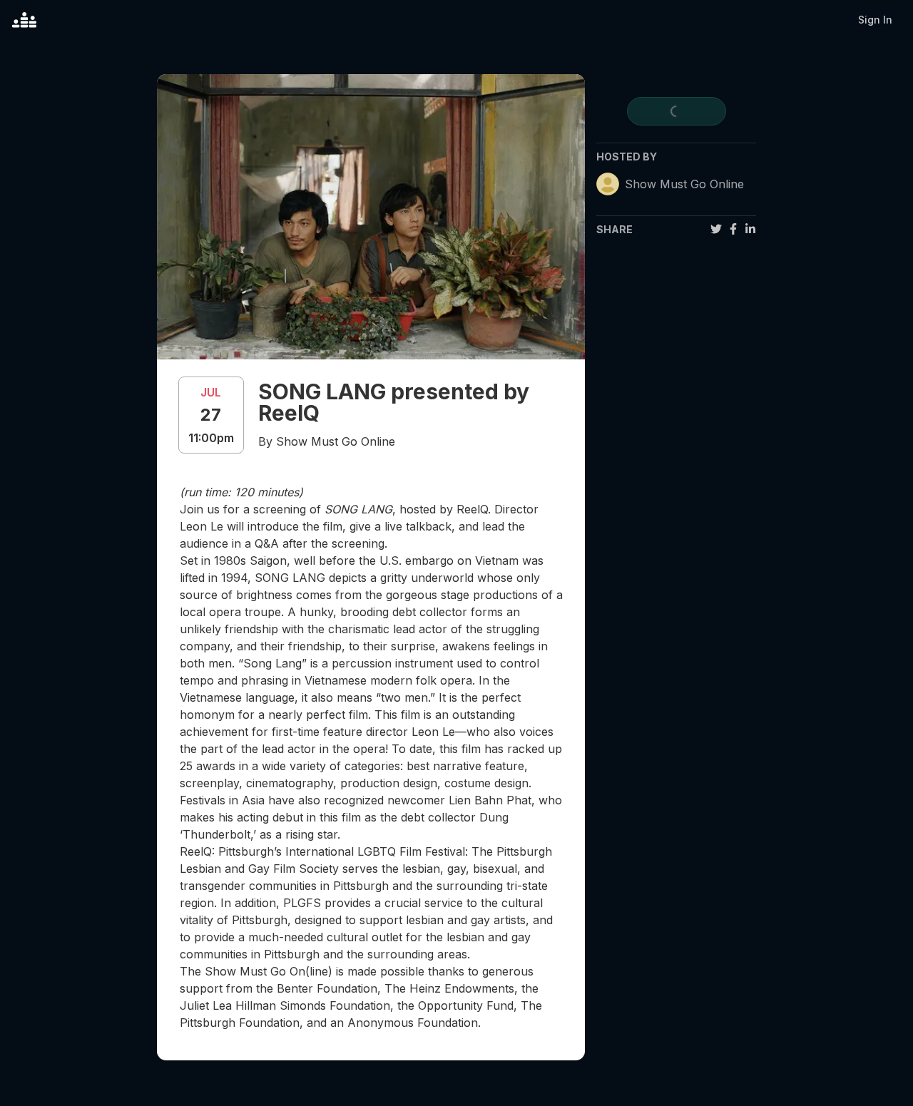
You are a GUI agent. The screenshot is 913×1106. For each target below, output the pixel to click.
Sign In (875, 20)
